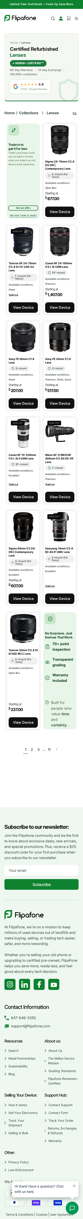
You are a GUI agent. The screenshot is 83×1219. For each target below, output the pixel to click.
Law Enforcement (21, 1170)
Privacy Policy (18, 1162)
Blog (11, 1074)
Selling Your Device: (20, 1095)
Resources (13, 1041)
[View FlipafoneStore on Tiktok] (24, 984)
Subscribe (42, 884)
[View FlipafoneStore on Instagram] (9, 984)
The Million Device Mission (61, 1060)
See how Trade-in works (23, 215)
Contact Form (58, 1113)
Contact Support (60, 1105)
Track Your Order (60, 1120)
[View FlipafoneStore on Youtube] (53, 984)
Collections (28, 113)
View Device (60, 211)
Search (13, 1050)
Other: (9, 1152)
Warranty (55, 1141)
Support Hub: (56, 1095)
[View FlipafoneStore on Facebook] (39, 984)
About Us (55, 1050)
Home (14, 42)
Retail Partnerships (21, 1058)
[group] (41, 4)
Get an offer (23, 207)
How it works (17, 1105)
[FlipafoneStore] (20, 18)
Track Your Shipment (16, 1123)
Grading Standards (62, 1071)
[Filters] (75, 113)
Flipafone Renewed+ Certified (62, 1081)
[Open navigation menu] (76, 18)
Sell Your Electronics (23, 1113)
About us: (52, 1041)
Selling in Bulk (18, 1133)
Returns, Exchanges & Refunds (62, 1130)
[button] (53, 18)
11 (49, 749)
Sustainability (18, 1066)
